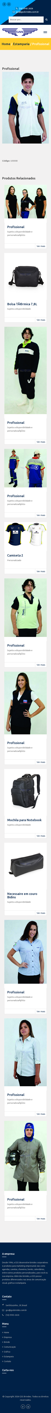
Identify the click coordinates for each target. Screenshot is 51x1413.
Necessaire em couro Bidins (22, 895)
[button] (45, 32)
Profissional (15, 227)
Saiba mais (6, 1288)
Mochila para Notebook (24, 820)
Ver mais (41, 246)
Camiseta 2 (15, 555)
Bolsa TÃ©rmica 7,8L (22, 304)
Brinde (7, 1342)
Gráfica (7, 1352)
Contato (7, 1361)
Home (6, 44)
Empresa (8, 1337)
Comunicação (10, 1347)
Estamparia (21, 44)
